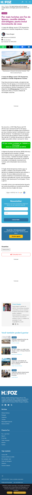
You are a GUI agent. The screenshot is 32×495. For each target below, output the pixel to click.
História (3, 442)
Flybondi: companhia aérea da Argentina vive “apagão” (20, 340)
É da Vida (4, 438)
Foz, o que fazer (5, 434)
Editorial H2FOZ (5, 424)
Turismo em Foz (5, 249)
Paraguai (4, 415)
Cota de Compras (6, 465)
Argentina (4, 417)
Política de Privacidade (7, 482)
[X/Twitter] (17, 324)
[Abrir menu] (2, 476)
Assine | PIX (4, 454)
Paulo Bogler (10, 34)
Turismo (7, 6)
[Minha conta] (22, 2)
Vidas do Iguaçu (5, 440)
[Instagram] (15, 324)
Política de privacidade (19, 492)
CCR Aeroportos (14, 89)
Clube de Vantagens (7, 461)
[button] (26, 2)
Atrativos (4, 463)
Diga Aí (3, 436)
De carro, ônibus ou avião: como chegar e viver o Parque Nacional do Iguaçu (21, 351)
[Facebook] (13, 324)
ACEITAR (9, 492)
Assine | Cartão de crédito (8, 457)
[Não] (30, 489)
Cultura (3, 444)
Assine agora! (16, 236)
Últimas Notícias (6, 413)
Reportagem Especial (7, 421)
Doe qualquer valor (6, 459)
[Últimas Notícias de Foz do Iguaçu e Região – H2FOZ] (6, 2)
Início (3, 6)
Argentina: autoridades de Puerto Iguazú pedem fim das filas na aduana (20, 362)
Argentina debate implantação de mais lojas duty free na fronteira (20, 374)
